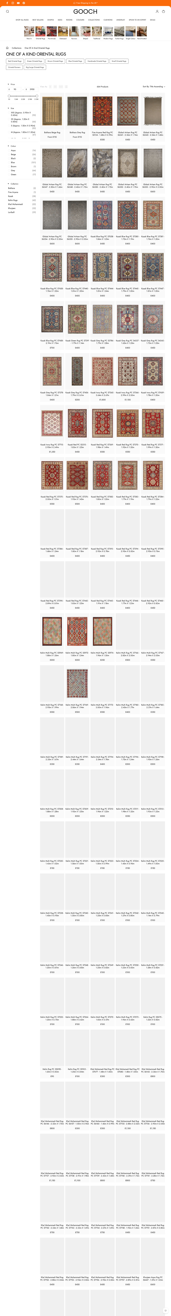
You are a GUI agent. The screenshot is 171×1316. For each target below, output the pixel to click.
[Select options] (61, 102)
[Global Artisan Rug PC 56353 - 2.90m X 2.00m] (153, 163)
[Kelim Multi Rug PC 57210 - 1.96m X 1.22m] (102, 787)
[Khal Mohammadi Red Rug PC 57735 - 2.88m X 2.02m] (128, 1100)
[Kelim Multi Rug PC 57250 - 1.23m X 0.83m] (128, 944)
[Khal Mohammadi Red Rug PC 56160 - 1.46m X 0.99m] (102, 1100)
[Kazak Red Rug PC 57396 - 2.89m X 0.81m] (52, 579)
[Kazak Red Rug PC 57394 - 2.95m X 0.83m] (128, 527)
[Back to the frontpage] (7, 48)
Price (12, 84)
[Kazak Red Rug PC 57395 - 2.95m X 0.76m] (153, 527)
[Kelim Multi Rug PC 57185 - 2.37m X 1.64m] (153, 683)
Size (12, 108)
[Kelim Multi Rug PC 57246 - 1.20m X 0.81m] (52, 944)
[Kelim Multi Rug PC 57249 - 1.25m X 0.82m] (102, 944)
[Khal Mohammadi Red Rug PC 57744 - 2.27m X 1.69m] (102, 1204)
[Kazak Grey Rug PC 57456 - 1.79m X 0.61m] (77, 371)
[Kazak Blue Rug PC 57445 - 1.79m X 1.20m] (128, 267)
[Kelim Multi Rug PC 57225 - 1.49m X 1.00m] (153, 839)
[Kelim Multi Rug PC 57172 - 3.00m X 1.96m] (102, 683)
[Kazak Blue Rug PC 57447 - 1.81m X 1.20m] (153, 267)
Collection (14, 184)
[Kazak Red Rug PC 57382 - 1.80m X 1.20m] (102, 475)
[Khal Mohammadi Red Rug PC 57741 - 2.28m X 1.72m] (153, 1152)
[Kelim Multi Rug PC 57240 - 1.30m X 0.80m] (77, 891)
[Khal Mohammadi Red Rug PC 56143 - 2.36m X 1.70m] (153, 1048)
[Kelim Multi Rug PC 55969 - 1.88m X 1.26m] (52, 631)
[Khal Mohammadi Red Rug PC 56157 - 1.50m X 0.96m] (77, 1100)
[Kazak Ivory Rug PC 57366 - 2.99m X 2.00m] (128, 371)
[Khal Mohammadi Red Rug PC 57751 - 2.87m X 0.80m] (153, 1204)
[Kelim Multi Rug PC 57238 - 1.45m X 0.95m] (52, 891)
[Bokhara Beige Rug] (52, 111)
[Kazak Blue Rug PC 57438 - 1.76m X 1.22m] (52, 267)
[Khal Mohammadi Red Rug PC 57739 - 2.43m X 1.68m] (102, 1152)
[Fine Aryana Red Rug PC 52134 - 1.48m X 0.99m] (102, 111)
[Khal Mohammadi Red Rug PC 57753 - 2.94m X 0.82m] (77, 1256)
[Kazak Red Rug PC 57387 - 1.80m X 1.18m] (77, 527)
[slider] (9, 96)
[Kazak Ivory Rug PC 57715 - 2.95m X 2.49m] (52, 423)
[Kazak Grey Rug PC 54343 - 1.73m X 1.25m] (153, 319)
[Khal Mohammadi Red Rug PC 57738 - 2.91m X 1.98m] (77, 1152)
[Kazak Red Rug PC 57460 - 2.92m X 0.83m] (153, 579)
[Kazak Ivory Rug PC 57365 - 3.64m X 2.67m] (102, 371)
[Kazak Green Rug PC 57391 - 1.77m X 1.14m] (77, 319)
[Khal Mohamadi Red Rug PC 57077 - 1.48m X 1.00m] (102, 1048)
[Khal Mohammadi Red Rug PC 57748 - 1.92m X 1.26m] (128, 1204)
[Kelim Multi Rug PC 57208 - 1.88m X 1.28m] (52, 787)
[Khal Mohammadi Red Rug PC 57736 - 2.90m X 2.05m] (153, 1100)
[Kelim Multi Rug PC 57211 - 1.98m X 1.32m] (128, 787)
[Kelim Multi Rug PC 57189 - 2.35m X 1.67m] (52, 735)
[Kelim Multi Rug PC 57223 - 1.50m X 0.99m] (102, 839)
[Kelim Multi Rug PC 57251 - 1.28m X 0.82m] (153, 944)
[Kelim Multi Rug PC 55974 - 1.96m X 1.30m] (102, 631)
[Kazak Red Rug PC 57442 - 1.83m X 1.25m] (77, 579)
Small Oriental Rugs (119, 61)
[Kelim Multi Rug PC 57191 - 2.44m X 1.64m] (77, 735)
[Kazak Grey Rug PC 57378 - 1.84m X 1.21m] (52, 371)
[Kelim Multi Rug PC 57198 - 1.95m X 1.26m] (153, 735)
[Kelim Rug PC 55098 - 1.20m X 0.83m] (52, 1048)
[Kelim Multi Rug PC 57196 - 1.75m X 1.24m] (128, 735)
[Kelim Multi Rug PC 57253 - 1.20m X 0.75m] (52, 996)
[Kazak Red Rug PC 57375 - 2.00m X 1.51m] (52, 475)
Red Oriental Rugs (15, 61)
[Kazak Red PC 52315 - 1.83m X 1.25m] (77, 423)
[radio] (50, 86)
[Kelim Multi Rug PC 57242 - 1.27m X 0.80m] (128, 891)
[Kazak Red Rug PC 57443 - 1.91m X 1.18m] (102, 579)
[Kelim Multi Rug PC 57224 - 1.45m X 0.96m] (128, 839)
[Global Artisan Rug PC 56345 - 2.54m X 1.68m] (153, 111)
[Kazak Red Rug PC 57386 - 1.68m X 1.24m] (52, 527)
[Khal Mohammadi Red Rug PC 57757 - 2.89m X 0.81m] (128, 1256)
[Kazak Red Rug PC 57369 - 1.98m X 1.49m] (102, 423)
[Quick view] (61, 96)
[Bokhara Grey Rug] (77, 111)
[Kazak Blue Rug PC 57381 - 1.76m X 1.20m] (153, 215)
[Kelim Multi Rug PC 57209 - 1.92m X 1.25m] (77, 787)
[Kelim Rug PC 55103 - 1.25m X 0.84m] (77, 1048)
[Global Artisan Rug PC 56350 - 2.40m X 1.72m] (102, 163)
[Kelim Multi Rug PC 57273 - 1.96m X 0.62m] (128, 996)
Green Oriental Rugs (34, 61)
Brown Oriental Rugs (55, 61)
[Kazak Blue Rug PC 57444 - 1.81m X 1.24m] (102, 267)
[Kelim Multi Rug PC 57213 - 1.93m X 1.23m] (153, 787)
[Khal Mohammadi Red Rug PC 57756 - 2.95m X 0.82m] (102, 1256)
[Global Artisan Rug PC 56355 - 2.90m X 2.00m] (77, 215)
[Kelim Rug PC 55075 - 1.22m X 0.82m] (153, 996)
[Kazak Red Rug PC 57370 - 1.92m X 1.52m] (128, 423)
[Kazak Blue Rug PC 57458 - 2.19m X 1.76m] (52, 319)
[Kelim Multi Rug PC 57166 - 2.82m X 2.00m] (128, 631)
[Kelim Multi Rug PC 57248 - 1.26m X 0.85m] (77, 944)
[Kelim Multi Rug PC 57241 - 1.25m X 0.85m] (102, 891)
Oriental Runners (14, 67)
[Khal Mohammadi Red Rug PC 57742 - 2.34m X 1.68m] (52, 1204)
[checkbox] (22, 113)
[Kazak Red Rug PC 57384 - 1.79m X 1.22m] (153, 475)
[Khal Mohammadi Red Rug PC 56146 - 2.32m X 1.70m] (52, 1100)
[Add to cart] (111, 102)
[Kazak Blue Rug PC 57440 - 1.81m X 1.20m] (77, 267)
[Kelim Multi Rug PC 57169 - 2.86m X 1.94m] (77, 683)
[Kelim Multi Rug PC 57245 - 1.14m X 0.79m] (153, 891)
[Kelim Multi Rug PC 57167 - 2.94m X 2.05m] (153, 631)
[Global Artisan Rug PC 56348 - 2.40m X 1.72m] (77, 163)
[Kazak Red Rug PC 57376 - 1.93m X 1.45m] (77, 475)
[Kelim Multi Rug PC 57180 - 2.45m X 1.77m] (128, 683)
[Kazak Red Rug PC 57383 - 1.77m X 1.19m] (128, 475)
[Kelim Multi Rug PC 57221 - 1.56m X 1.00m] (77, 839)
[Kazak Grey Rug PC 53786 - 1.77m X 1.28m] (102, 319)
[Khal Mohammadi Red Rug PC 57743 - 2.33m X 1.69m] (77, 1204)
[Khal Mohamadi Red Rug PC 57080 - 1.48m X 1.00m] (128, 1048)
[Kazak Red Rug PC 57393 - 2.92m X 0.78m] (102, 527)
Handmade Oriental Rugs (97, 61)
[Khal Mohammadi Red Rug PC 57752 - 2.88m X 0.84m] (52, 1256)
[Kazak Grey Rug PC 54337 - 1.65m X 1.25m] (128, 319)
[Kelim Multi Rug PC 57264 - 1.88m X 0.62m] (77, 996)
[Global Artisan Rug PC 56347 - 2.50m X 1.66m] (52, 163)
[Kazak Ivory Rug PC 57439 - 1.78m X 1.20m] (153, 371)
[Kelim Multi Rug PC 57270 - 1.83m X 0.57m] (102, 996)
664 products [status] (102, 86)
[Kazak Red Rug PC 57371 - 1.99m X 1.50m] (153, 423)
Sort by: (153, 86)
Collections (16, 48)
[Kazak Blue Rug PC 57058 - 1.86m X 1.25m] (102, 215)
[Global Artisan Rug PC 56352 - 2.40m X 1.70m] (128, 163)
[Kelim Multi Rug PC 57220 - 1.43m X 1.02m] (52, 839)
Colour (13, 146)
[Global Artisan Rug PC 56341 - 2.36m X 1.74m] (128, 111)
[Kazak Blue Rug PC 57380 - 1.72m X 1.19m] (128, 215)
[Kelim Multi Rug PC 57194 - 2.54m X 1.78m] (102, 735)
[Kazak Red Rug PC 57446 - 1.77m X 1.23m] (128, 579)
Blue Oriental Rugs (75, 61)
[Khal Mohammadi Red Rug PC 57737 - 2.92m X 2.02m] (52, 1152)
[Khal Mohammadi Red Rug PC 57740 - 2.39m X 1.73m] (128, 1152)
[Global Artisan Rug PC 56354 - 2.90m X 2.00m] (52, 215)
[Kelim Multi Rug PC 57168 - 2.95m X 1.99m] (52, 683)
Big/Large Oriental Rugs (35, 67)
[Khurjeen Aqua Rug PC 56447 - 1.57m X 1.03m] (153, 1256)
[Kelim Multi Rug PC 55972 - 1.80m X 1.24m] (77, 631)
